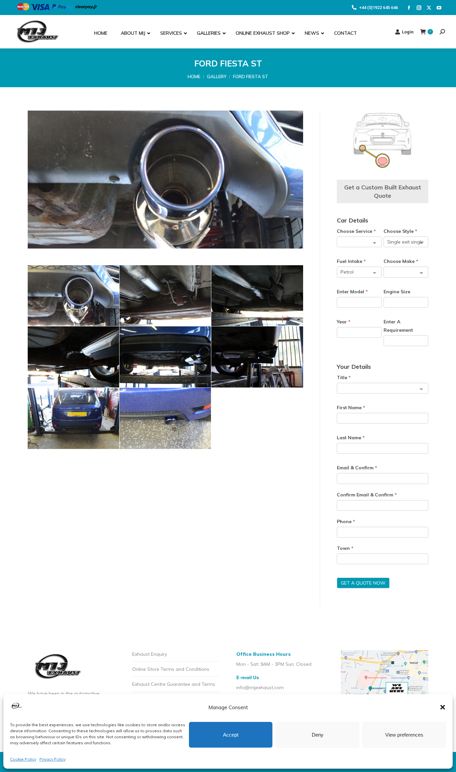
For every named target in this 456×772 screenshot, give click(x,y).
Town (345, 548)
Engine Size (397, 292)
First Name (351, 408)
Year (344, 322)
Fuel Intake (351, 261)
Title (344, 377)
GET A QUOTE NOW (363, 583)
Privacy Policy (52, 759)
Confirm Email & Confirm (367, 495)
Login (408, 31)
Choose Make (401, 261)
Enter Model (352, 292)
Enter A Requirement (398, 326)
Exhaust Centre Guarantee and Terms (173, 684)
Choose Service (356, 231)
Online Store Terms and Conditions (170, 669)
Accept (230, 735)
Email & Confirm (357, 468)
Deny (317, 735)
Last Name (351, 438)
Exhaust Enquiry (149, 654)
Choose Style (400, 231)
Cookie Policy (23, 759)
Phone (346, 521)
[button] (442, 707)
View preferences (404, 735)
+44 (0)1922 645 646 (378, 7)
